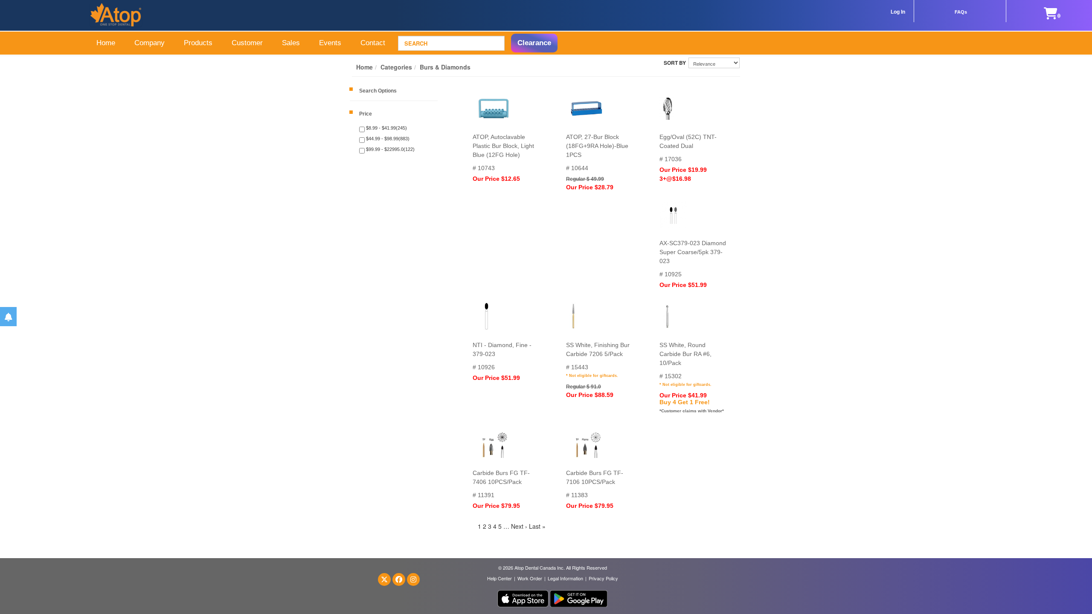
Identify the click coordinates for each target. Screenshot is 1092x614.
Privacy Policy (603, 578)
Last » (537, 526)
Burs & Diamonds (445, 67)
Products (198, 43)
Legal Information (565, 578)
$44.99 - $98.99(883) (387, 138)
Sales (291, 43)
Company (149, 43)
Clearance (534, 43)
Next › (519, 526)
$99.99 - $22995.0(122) (390, 149)
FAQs (961, 11)
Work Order (529, 578)
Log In (898, 12)
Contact (372, 43)
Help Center (499, 578)
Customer (247, 43)
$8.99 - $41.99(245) (386, 127)
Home (105, 43)
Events (330, 43)
